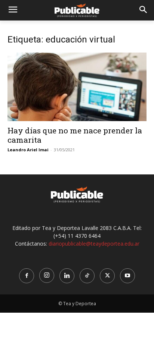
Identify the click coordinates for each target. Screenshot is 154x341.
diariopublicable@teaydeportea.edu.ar (94, 243)
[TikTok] (87, 275)
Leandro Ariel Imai (28, 149)
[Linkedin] (66, 275)
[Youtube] (127, 275)
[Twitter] (107, 275)
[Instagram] (46, 275)
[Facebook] (26, 275)
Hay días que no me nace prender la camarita (74, 135)
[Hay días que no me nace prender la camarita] (77, 87)
